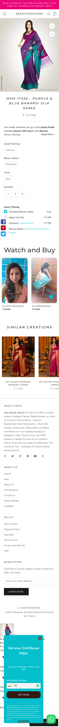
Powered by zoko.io (24, 721)
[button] (10, 685)
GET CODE (23, 694)
